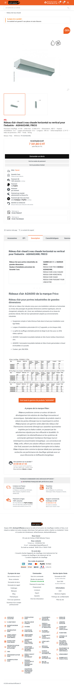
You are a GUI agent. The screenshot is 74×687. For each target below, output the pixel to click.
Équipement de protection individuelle (64, 649)
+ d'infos (23, 181)
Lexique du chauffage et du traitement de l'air (36, 555)
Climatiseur (11, 622)
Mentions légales (60, 594)
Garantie (37, 596)
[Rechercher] (68, 8)
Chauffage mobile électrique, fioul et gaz (29, 641)
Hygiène (27, 626)
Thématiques (14, 597)
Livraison (37, 590)
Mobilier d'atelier (62, 618)
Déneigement (63, 654)
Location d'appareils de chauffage (36, 557)
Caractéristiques (52, 238)
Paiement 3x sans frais (37, 584)
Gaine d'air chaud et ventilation (63, 628)
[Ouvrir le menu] (5, 2)
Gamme (67, 238)
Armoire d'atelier (62, 622)
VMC (8, 651)
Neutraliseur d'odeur (29, 622)
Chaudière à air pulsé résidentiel (46, 619)
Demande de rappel (14, 585)
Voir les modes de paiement (37, 161)
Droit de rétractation (37, 599)
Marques (14, 591)
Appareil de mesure (63, 636)
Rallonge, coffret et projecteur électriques (63, 643)
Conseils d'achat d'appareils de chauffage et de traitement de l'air (36, 553)
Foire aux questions (14, 600)
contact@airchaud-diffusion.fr (38, 545)
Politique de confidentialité (60, 597)
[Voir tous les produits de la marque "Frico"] (5, 119)
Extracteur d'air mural (11, 641)
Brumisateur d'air (11, 630)
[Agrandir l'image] (68, 89)
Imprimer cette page (11, 230)
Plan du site (60, 600)
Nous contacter (14, 579)
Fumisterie (63, 633)
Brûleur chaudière (45, 646)
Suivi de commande (37, 576)
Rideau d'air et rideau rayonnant (29, 655)
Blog (13, 594)
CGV (60, 591)
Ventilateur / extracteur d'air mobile (11, 636)
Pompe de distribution (46, 657)
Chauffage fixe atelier (28, 630)
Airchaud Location (10, 618)
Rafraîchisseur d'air (12, 626)
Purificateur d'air (29, 618)
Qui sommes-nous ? (14, 576)
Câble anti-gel (46, 642)
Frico (10, 136)
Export (37, 593)
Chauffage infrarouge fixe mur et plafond (28, 671)
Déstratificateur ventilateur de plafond (12, 647)
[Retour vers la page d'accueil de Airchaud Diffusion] (14, 2)
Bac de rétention (45, 662)
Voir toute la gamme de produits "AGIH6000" (37, 400)
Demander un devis (37, 156)
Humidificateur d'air (12, 660)
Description (35, 238)
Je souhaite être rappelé (27, 230)
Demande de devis (14, 582)
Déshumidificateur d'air (12, 655)
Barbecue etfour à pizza (63, 658)
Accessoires (12, 238)
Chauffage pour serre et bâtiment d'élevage (29, 649)
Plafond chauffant (45, 631)
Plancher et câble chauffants (46, 637)
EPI (24, 238)
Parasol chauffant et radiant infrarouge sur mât (29, 662)
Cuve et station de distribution (46, 652)
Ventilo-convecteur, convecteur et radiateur (46, 625)
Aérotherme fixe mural (29, 635)
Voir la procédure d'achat (37, 165)
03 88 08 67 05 (20, 464)
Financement (37, 587)
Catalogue (14, 588)
